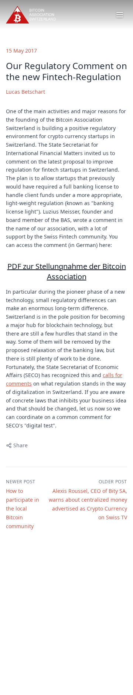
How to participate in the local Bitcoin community (22, 508)
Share (20, 445)
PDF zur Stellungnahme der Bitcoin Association (66, 271)
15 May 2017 (21, 50)
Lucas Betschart (25, 91)
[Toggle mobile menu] (119, 14)
